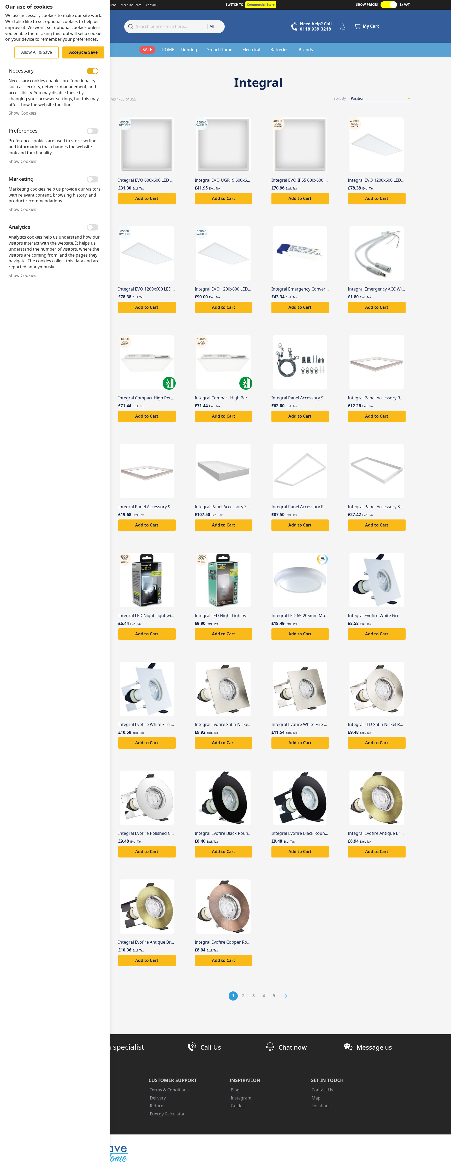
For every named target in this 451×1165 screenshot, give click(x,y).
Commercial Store (261, 4)
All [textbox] (212, 26)
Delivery (158, 1098)
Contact (151, 5)
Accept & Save (83, 52)
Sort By (340, 98)
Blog (235, 1090)
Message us (374, 1047)
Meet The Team (131, 5)
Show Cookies (22, 113)
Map (316, 1098)
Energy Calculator (167, 1114)
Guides (238, 1106)
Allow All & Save (36, 52)
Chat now (292, 1047)
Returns (110, 5)
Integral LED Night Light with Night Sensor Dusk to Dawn (174, 616)
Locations (321, 1106)
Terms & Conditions (169, 1090)
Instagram (241, 1098)
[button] (344, 26)
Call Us (210, 1047)
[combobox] (216, 26)
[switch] (92, 71)
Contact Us (322, 1090)
